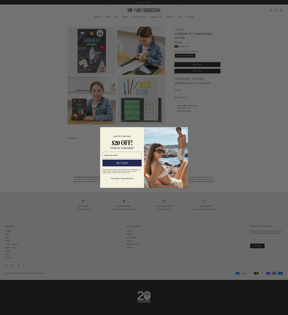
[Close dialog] (186, 128)
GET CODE (122, 163)
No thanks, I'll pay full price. (122, 178)
